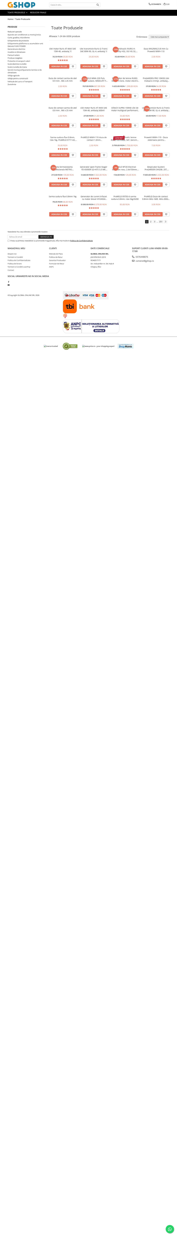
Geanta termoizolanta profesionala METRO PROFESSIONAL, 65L (63, 168)
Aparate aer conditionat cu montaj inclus (24, 34)
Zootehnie (12, 84)
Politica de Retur (56, 257)
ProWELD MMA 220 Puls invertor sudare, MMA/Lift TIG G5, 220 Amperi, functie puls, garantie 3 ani (93, 79)
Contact (11, 270)
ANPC (51, 267)
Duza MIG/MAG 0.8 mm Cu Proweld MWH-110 (156, 50)
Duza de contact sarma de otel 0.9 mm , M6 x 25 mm (63, 79)
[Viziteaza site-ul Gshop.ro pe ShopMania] (125, 346)
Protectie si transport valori (19, 61)
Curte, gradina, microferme (19, 37)
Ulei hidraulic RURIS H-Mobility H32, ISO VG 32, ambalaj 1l (125, 50)
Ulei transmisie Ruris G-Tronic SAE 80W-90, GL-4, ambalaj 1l (94, 50)
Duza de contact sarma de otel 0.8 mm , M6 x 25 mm (63, 109)
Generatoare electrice (16, 49)
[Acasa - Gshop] (21, 5)
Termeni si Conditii (15, 257)
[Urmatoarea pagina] (165, 221)
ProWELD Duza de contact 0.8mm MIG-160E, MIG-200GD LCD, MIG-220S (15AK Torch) (156, 197)
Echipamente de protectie (18, 40)
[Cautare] (97, 5)
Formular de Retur (56, 263)
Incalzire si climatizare (16, 52)
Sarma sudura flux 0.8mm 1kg (62, 196)
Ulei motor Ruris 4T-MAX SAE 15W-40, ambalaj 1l (62, 50)
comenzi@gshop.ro (144, 260)
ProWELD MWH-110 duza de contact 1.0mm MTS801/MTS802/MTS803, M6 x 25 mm (93, 138)
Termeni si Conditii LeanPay (19, 267)
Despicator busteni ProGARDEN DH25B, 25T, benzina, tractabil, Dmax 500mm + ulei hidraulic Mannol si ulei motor (156, 168)
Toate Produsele (17, 12)
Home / (11, 19)
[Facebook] (8, 282)
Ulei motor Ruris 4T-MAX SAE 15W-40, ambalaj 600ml (93, 109)
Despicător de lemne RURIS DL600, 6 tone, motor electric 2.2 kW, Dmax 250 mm (125, 79)
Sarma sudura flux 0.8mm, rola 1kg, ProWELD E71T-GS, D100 (62, 138)
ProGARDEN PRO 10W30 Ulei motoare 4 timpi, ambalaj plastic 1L (156, 79)
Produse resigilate (15, 58)
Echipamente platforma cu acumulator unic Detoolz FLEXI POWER (25, 44)
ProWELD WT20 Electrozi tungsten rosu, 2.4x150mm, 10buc (124, 168)
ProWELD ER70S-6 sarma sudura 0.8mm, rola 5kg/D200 (125, 197)
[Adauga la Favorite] (73, 66)
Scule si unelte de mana (17, 67)
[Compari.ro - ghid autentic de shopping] (70, 346)
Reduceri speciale (15, 31)
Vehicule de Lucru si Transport (20, 81)
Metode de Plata (56, 254)
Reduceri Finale (38, 12)
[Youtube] (8, 285)
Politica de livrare (15, 263)
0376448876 (141, 256)
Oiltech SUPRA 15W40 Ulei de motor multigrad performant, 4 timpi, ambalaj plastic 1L (124, 109)
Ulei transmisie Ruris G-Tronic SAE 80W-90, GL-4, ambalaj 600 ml (156, 109)
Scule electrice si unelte (17, 64)
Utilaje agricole (13, 75)
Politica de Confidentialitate (81, 240)
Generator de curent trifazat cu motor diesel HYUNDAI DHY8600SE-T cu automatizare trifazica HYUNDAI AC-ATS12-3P (94, 197)
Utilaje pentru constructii (18, 78)
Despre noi (12, 254)
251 (160, 221)
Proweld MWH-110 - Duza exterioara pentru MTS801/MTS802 (156, 138)
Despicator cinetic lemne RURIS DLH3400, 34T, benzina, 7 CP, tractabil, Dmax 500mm (125, 138)
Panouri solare (13, 55)
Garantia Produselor (57, 260)
